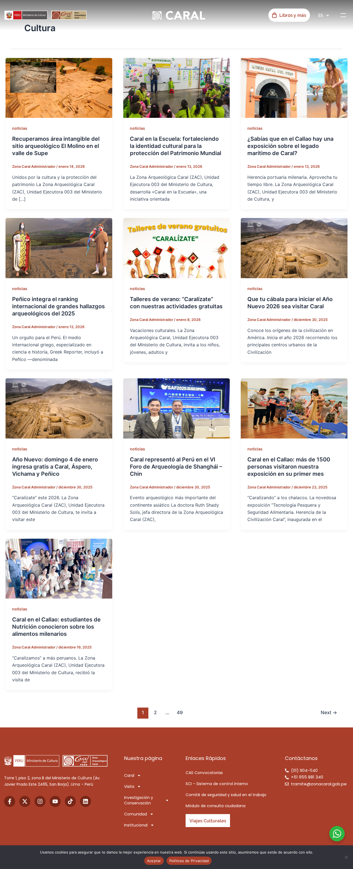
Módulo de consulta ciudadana (215, 806)
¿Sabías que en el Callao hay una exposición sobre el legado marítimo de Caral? (290, 145)
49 (180, 712)
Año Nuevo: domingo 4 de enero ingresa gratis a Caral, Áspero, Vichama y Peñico (55, 466)
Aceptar (154, 861)
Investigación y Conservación (138, 800)
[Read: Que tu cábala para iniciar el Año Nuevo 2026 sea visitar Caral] (294, 248)
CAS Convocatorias (204, 772)
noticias (19, 128)
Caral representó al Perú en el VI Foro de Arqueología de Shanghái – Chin (176, 466)
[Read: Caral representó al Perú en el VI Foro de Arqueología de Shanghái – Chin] (176, 408)
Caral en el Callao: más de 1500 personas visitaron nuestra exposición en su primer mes (288, 466)
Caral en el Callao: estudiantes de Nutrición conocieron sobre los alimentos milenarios (56, 626)
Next (329, 712)
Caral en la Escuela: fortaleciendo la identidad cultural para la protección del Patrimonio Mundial (175, 145)
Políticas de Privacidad (189, 861)
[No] (346, 857)
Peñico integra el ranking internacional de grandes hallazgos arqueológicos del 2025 (58, 306)
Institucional (136, 825)
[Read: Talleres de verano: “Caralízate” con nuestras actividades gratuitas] (176, 248)
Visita (129, 786)
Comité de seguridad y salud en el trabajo (226, 795)
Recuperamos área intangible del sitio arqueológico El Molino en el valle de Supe (56, 145)
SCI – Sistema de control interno (217, 783)
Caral (129, 775)
